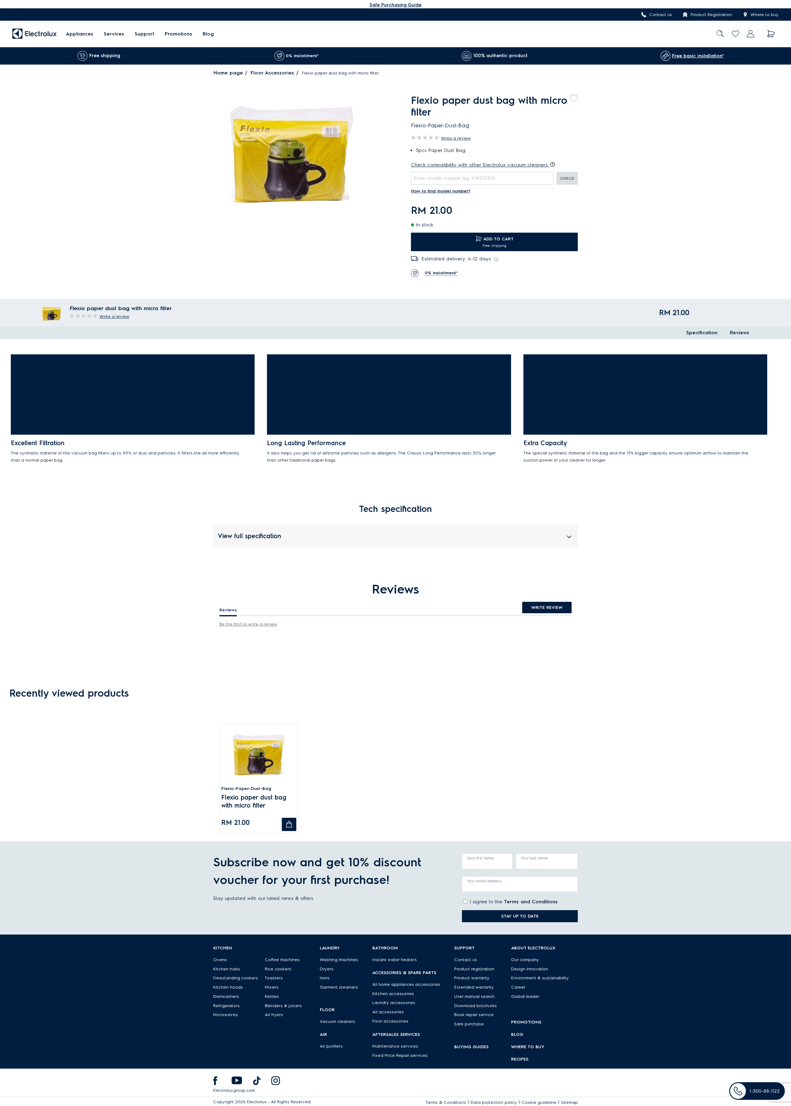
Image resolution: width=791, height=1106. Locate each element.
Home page (228, 73)
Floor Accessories (272, 73)
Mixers (271, 987)
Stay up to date (520, 916)
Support (144, 34)
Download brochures (475, 1005)
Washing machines (339, 959)
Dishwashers (226, 996)
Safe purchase (469, 1024)
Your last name (534, 858)
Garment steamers (339, 987)
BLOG (517, 1034)
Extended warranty (474, 987)
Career (518, 987)
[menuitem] (80, 34)
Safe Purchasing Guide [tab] (395, 5)
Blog (208, 34)
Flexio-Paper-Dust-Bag (246, 788)
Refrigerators (226, 1005)
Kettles (272, 996)
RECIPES (519, 1059)
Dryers (326, 969)
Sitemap (569, 1102)
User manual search (474, 996)
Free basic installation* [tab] (698, 56)
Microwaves (225, 1014)
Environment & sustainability (540, 978)
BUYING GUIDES (471, 1046)
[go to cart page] (771, 34)
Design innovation (529, 969)
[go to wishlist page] (735, 34)
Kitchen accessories (393, 993)
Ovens (220, 959)
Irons (325, 978)
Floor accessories (390, 1021)
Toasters (274, 978)
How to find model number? (440, 191)
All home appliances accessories (406, 984)
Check (567, 178)
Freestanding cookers (235, 978)
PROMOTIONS (526, 1022)
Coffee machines (282, 959)
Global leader (525, 996)
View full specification (249, 536)
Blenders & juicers (283, 1005)
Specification (701, 333)
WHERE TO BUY (527, 1046)
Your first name (480, 858)
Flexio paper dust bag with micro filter (253, 801)
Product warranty (471, 978)
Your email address (484, 881)
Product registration (474, 969)
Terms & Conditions (446, 1102)
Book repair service (474, 1014)
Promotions (178, 34)
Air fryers (274, 1014)
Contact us (660, 14)
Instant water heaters (394, 959)
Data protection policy (494, 1102)
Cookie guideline (539, 1102)
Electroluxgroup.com (234, 1090)
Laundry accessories (393, 1002)
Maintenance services (395, 1046)
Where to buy (765, 14)
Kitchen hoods (228, 987)
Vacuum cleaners (337, 1021)
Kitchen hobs (226, 969)
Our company (525, 959)
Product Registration (711, 14)
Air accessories (388, 1012)
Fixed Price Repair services (400, 1055)
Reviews (739, 333)
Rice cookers (278, 969)
